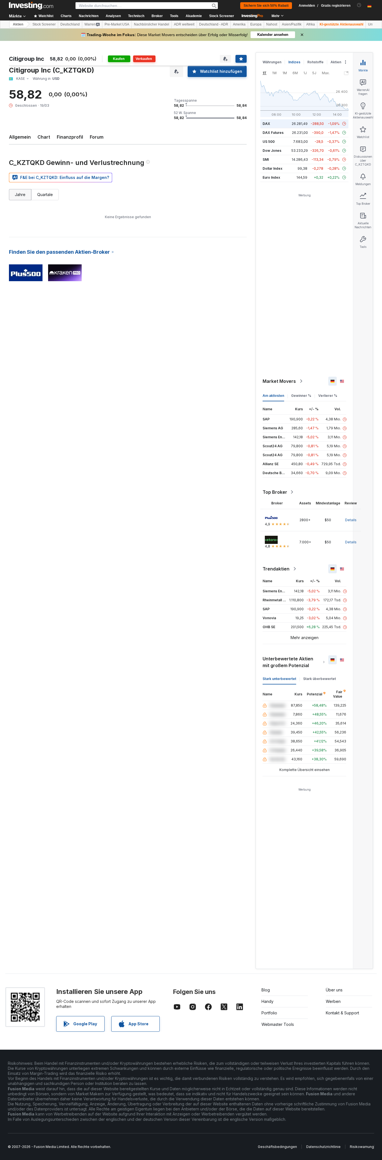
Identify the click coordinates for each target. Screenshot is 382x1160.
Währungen (272, 62)
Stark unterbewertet (279, 679)
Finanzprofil (70, 137)
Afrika (310, 24)
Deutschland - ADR (213, 24)
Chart (43, 137)
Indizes (294, 62)
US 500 (269, 141)
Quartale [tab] (45, 194)
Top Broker (275, 492)
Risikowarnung (362, 1147)
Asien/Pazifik (291, 24)
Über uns (334, 989)
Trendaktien (276, 569)
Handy (267, 1001)
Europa (255, 24)
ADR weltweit (184, 24)
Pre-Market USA (117, 24)
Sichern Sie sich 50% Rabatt (266, 6)
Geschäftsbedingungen (277, 1147)
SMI (266, 159)
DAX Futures (273, 133)
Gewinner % (301, 395)
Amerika (239, 24)
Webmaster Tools (277, 1024)
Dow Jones (272, 150)
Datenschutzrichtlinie (323, 1147)
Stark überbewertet (319, 679)
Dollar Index (272, 168)
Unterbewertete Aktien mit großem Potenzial (288, 662)
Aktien (18, 24)
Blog (265, 989)
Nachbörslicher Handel (151, 24)
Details (351, 520)
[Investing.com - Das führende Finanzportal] (31, 6)
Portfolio (269, 1012)
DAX (266, 124)
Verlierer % (327, 395)
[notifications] (359, 5)
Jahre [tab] (20, 194)
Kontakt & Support (342, 1012)
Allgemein (20, 137)
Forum (96, 137)
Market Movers (279, 381)
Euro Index (271, 177)
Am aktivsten (273, 395)
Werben (333, 1001)
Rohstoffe (315, 62)
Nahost (271, 24)
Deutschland (70, 24)
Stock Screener (221, 16)
